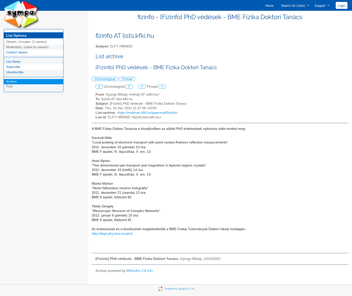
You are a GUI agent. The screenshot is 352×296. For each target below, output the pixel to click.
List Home (13, 61)
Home (269, 5)
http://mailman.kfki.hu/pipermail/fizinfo (147, 112)
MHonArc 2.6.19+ (139, 271)
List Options (16, 35)
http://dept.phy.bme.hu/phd (112, 233)
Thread (126, 79)
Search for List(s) (293, 5)
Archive (11, 81)
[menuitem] (269, 5)
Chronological (104, 79)
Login (341, 5)
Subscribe (13, 67)
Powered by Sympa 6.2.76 (179, 288)
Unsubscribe (14, 72)
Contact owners (17, 52)
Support (320, 5)
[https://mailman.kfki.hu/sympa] (22, 14)
